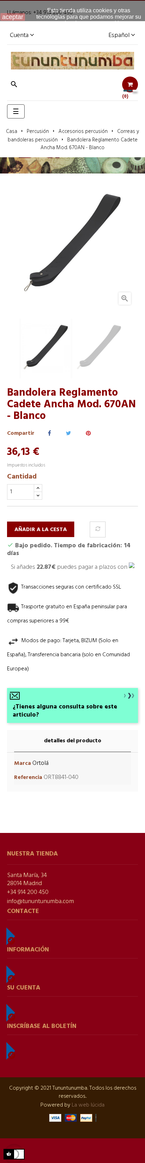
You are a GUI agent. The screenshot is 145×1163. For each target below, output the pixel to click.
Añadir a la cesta (40, 529)
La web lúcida (88, 1105)
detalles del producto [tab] (72, 740)
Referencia (28, 778)
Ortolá (40, 763)
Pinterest (88, 433)
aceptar (12, 16)
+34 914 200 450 (28, 892)
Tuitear (68, 433)
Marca (22, 764)
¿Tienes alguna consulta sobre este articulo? (65, 711)
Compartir (49, 433)
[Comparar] (98, 529)
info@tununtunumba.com (40, 901)
